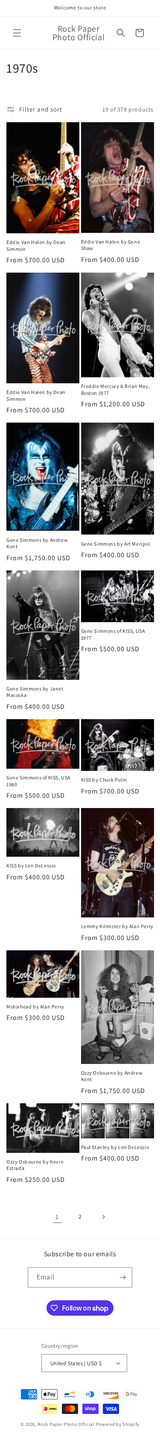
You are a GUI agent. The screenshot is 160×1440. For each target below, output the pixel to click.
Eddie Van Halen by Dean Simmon (36, 245)
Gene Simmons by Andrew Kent (37, 543)
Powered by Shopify (118, 1424)
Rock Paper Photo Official (67, 1424)
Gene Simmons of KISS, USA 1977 (113, 634)
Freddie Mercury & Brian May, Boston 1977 (115, 389)
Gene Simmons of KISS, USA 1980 (38, 781)
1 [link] (57, 1217)
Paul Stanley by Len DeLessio (115, 1147)
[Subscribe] (122, 1277)
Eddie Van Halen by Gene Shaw (110, 245)
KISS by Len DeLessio (31, 865)
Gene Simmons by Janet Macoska (35, 692)
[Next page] (103, 1217)
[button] (17, 33)
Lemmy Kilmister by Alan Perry (117, 926)
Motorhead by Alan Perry (35, 1006)
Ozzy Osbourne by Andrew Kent (112, 1076)
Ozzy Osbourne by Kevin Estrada (35, 1165)
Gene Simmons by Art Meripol (115, 544)
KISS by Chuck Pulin (104, 779)
